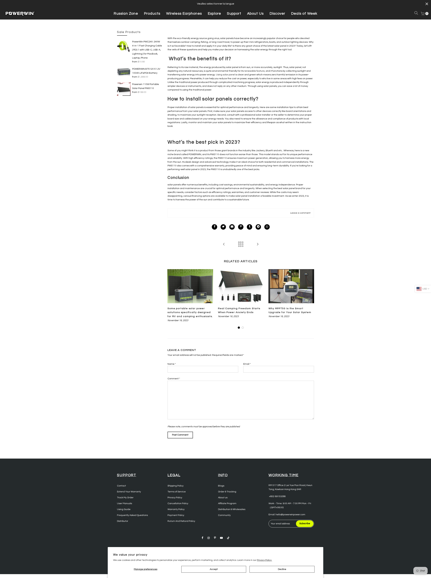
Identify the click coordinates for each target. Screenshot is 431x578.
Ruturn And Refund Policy (181, 521)
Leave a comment (300, 213)
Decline (282, 569)
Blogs (221, 486)
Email (247, 364)
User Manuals (124, 503)
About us (222, 497)
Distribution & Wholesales (231, 509)
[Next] (310, 299)
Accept (214, 569)
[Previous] (171, 299)
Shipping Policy (176, 486)
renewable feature (254, 71)
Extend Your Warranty (129, 492)
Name (172, 364)
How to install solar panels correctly (212, 98)
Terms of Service (177, 492)
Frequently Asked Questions (132, 515)
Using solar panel (225, 75)
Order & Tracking (227, 492)
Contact (121, 486)
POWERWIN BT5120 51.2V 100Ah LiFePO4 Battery (146, 71)
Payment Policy (176, 515)
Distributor (122, 521)
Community (224, 515)
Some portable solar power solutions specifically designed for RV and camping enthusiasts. (190, 312)
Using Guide (123, 509)
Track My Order (125, 497)
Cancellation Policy (178, 503)
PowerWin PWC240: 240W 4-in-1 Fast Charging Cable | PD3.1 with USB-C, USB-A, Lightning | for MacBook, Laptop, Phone (147, 50)
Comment (174, 378)
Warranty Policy (176, 509)
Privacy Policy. (264, 560)
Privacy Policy (175, 497)
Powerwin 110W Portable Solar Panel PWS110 (145, 86)
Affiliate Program (227, 503)
